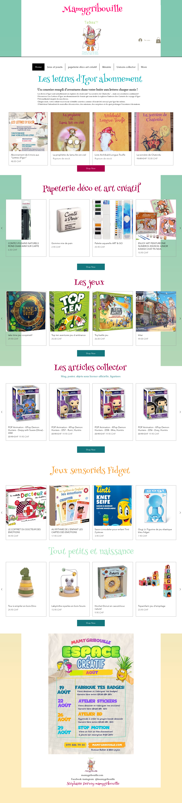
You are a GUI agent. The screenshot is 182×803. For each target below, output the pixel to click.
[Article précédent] (1, 228)
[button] (158, 40)
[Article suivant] (180, 228)
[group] (91, 139)
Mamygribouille (92, 10)
